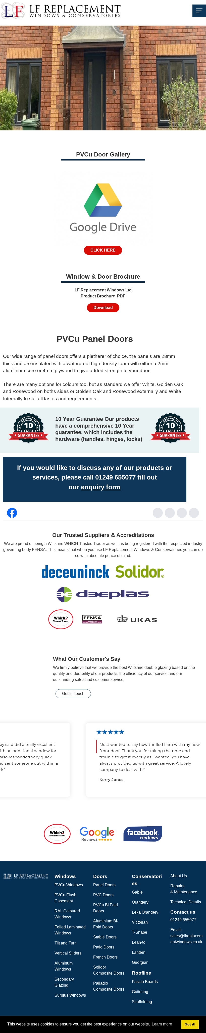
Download (103, 307)
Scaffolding (142, 1002)
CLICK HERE (103, 250)
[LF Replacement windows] (61, 10)
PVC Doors (103, 895)
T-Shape (139, 932)
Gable (137, 892)
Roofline (141, 973)
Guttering (140, 992)
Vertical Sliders (68, 953)
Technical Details (185, 902)
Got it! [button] (190, 1024)
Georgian (140, 962)
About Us (178, 876)
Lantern (138, 952)
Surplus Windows (70, 995)
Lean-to (138, 942)
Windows (65, 876)
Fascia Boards (145, 982)
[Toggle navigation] (199, 11)
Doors (100, 876)
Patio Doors (103, 947)
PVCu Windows (69, 885)
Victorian (140, 922)
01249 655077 (183, 920)
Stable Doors (105, 937)
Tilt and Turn (66, 943)
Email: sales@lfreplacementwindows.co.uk (186, 936)
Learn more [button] (162, 1024)
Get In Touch (73, 693)
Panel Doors (104, 885)
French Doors (105, 957)
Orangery (140, 902)
